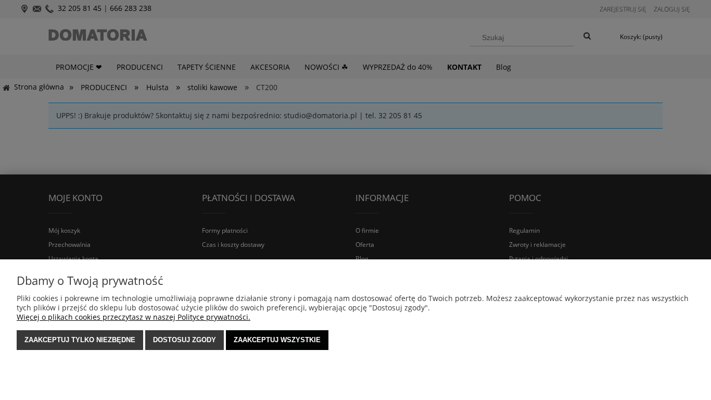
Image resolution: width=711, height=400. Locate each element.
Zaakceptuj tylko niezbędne (79, 340)
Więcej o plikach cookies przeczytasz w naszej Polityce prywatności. (133, 317)
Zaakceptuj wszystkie (277, 340)
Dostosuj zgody (184, 340)
